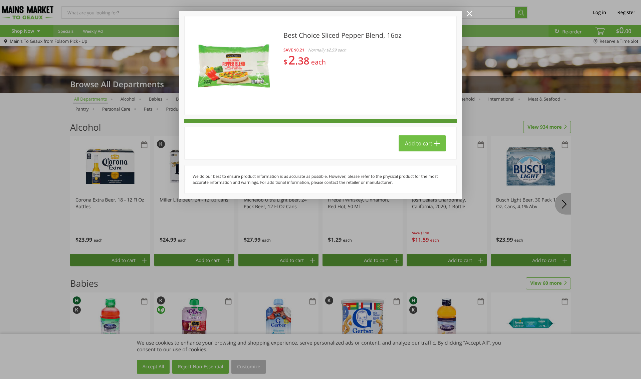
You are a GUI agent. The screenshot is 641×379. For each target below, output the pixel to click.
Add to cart (418, 143)
